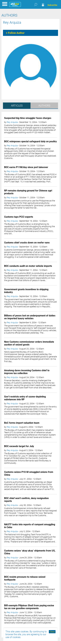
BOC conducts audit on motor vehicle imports (28, 266)
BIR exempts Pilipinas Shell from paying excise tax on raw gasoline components (29, 607)
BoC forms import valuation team (21, 422)
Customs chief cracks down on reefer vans (27, 242)
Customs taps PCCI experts (18, 216)
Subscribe (52, 5)
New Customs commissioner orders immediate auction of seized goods (29, 343)
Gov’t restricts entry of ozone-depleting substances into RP (25, 398)
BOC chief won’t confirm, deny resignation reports (26, 499)
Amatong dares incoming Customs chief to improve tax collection (26, 372)
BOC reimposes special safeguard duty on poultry (30, 141)
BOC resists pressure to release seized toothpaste (24, 578)
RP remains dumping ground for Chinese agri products (28, 192)
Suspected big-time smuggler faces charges (27, 118)
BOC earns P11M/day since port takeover (26, 167)
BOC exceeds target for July (19, 446)
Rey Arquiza (12, 22)
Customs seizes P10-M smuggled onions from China (28, 473)
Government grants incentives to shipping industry (26, 291)
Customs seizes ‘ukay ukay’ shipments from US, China (29, 552)
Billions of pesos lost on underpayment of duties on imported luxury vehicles (29, 317)
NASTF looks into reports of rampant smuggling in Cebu (29, 526)
